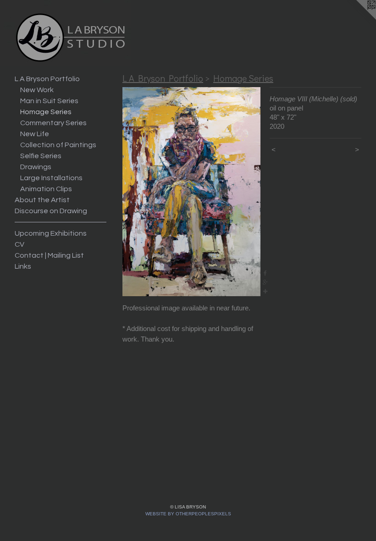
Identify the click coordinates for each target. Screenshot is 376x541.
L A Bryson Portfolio (47, 79)
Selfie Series (40, 156)
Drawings (35, 167)
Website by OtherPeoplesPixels (188, 513)
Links (23, 266)
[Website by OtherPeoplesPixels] (357, 18)
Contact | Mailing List (49, 255)
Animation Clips (46, 189)
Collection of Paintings (58, 145)
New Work (37, 90)
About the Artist (42, 200)
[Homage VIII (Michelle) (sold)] (191, 191)
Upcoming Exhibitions (51, 233)
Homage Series (46, 112)
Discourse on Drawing (51, 211)
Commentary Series (53, 123)
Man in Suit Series (49, 101)
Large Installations (51, 178)
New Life (34, 134)
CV (19, 244)
